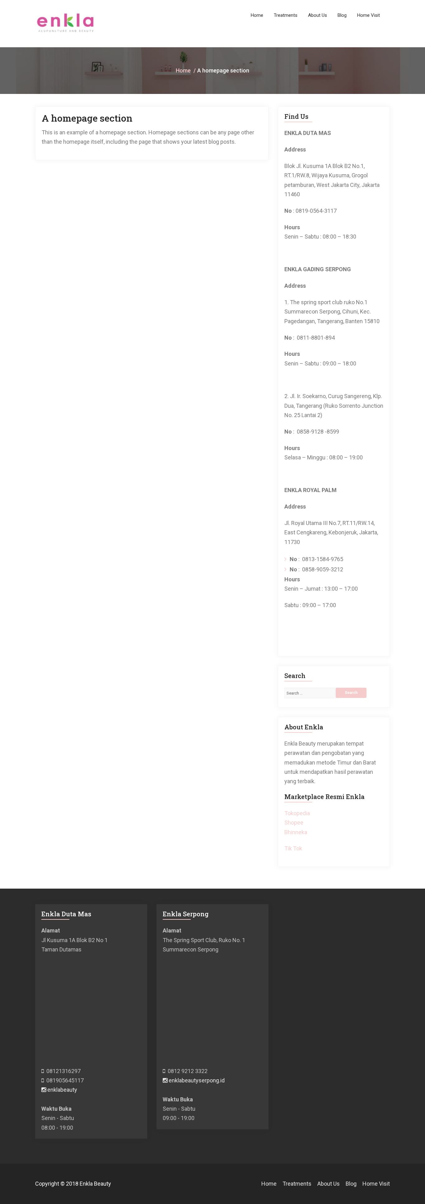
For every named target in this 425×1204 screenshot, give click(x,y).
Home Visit (368, 15)
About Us (317, 15)
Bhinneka (295, 832)
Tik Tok (293, 848)
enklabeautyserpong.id (196, 1080)
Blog (342, 15)
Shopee (293, 822)
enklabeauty (61, 1089)
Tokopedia (297, 813)
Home (257, 15)
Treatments (285, 15)
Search (351, 692)
